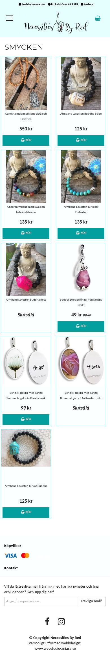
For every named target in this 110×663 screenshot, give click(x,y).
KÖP (28, 140)
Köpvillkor (12, 546)
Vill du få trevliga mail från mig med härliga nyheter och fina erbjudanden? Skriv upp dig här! (51, 589)
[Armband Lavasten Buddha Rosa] (26, 269)
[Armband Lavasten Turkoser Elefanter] (81, 176)
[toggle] (12, 18)
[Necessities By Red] (55, 23)
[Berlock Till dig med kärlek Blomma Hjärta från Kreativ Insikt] (81, 362)
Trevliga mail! (91, 601)
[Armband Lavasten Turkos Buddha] (26, 455)
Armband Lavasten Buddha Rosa (26, 299)
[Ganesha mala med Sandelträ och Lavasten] (26, 83)
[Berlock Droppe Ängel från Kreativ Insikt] (81, 269)
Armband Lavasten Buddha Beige (81, 113)
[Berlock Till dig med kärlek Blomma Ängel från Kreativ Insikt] (26, 362)
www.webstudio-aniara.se (55, 649)
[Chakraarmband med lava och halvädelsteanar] (26, 176)
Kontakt (11, 568)
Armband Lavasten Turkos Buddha (26, 486)
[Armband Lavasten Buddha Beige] (81, 83)
